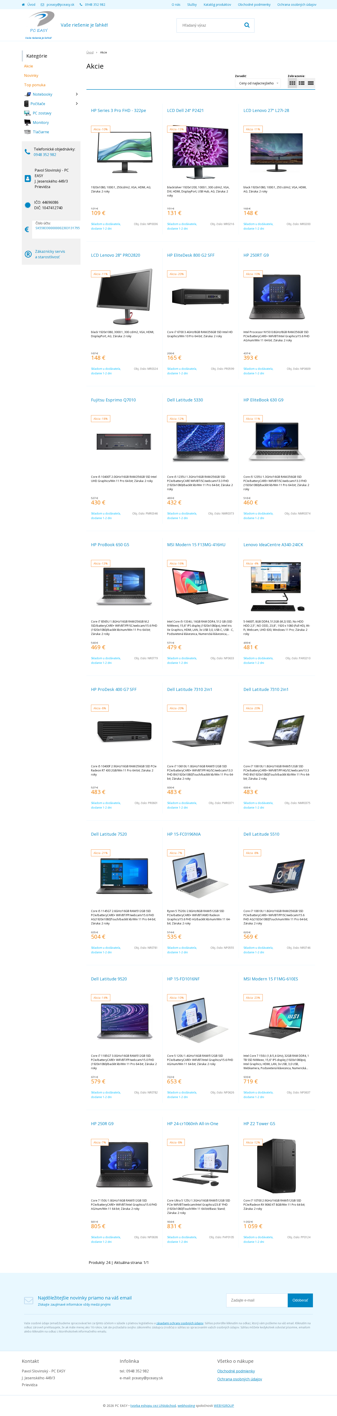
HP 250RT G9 (256, 255)
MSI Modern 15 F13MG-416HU (196, 544)
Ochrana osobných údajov (296, 4)
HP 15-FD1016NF (183, 979)
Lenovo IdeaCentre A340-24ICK (273, 544)
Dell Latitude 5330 (185, 400)
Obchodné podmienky (254, 4)
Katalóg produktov (217, 4)
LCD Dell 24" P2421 (185, 110)
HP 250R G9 (102, 1123)
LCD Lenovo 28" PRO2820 (115, 255)
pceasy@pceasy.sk (60, 4)
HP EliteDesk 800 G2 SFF (191, 255)
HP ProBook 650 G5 (110, 544)
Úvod (31, 4)
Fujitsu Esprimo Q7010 (113, 400)
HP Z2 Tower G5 (259, 1123)
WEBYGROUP (224, 1405)
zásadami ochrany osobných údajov (179, 1323)
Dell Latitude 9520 (109, 979)
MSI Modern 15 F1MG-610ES (270, 979)
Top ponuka (34, 84)
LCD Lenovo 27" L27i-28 (266, 110)
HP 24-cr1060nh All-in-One (192, 1123)
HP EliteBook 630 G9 (263, 400)
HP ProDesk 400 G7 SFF (114, 689)
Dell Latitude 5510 (261, 834)
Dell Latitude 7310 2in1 (189, 689)
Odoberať (300, 1300)
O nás (176, 4)
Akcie (28, 66)
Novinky (31, 75)
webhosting (186, 1405)
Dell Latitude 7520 (109, 834)
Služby (192, 4)
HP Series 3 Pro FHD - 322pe (118, 110)
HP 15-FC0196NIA (184, 834)
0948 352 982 (95, 4)
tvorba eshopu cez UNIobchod (153, 1405)
